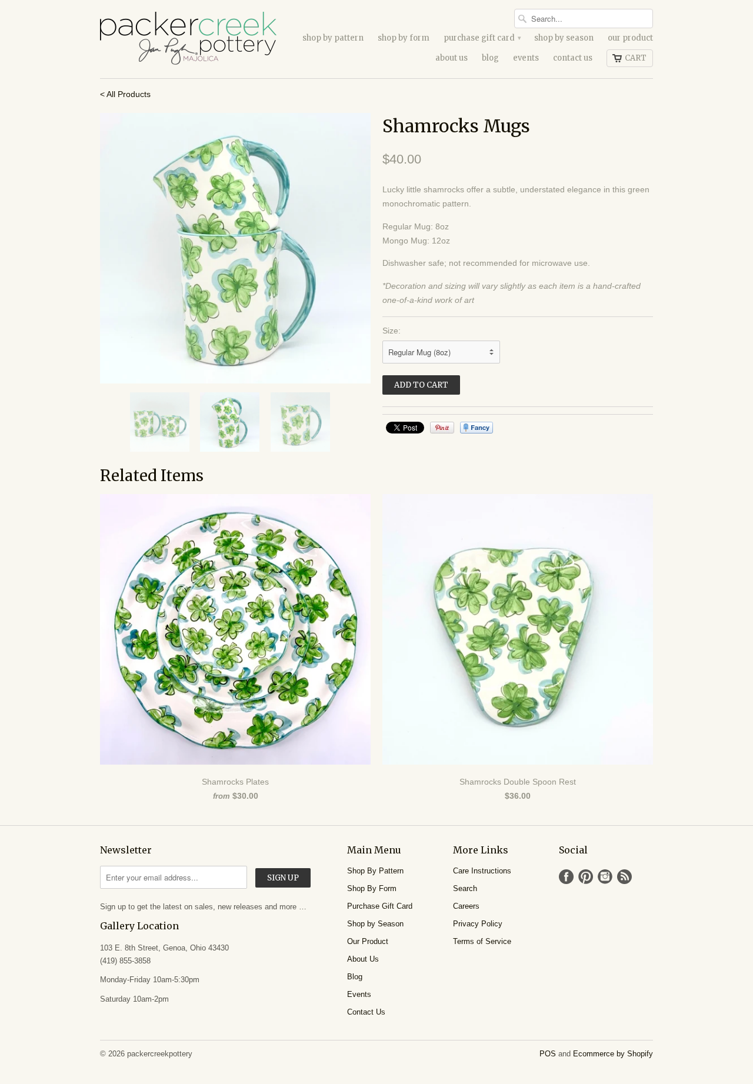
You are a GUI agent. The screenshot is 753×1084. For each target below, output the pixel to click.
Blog (490, 58)
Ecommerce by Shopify (613, 1053)
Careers (466, 906)
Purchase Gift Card (482, 38)
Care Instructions (482, 870)
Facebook (566, 876)
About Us (451, 58)
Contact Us (572, 58)
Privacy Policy (477, 923)
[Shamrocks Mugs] (235, 248)
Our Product (630, 38)
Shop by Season (564, 38)
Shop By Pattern (333, 38)
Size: (391, 330)
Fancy (476, 427)
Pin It (442, 427)
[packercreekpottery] (188, 39)
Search (465, 888)
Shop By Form (403, 38)
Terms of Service (482, 941)
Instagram (605, 876)
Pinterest (585, 876)
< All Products (125, 94)
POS (547, 1053)
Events (526, 58)
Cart (636, 58)
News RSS (624, 876)
